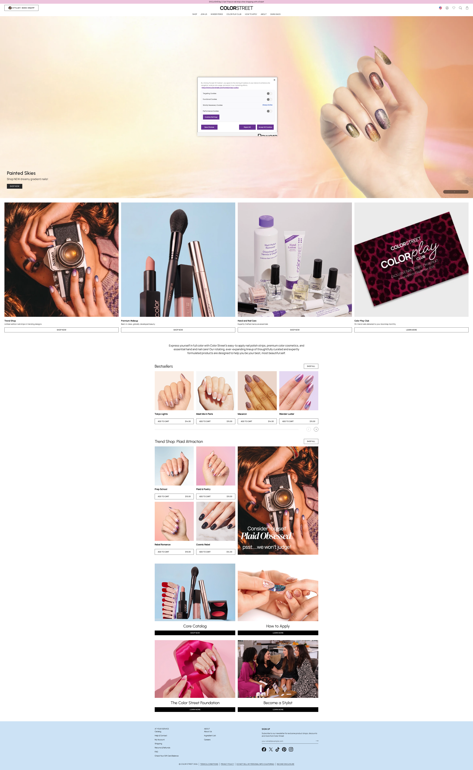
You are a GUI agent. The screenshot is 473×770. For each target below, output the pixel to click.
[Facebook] (264, 749)
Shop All (311, 366)
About (207, 729)
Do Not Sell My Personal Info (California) (255, 764)
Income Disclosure (285, 764)
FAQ (156, 752)
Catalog (158, 731)
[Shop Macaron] (257, 390)
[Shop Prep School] (174, 466)
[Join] (316, 741)
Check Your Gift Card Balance (166, 756)
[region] (236, 2)
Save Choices (209, 127)
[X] (271, 749)
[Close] (274, 80)
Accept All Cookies (265, 127)
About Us (208, 731)
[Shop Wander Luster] (298, 390)
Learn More (411, 330)
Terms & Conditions (209, 764)
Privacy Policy (227, 764)
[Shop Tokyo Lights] (174, 390)
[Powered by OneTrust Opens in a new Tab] (266, 134)
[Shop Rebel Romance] (174, 521)
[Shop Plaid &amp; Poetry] (215, 466)
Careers (207, 739)
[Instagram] (291, 749)
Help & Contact (161, 735)
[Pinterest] (284, 749)
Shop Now (14, 186)
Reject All (247, 127)
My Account (160, 739)
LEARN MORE (195, 709)
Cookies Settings (211, 117)
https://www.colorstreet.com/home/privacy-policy (220, 88)
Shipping (158, 743)
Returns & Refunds (162, 747)
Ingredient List (210, 735)
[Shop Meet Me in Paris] (215, 390)
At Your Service (162, 729)
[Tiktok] (277, 749)
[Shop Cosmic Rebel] (215, 521)
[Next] (316, 429)
